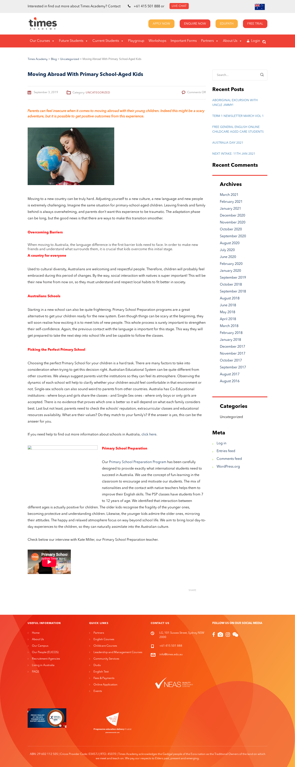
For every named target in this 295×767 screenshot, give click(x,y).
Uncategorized (98, 92)
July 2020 (227, 250)
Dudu (97, 665)
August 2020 (229, 243)
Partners (207, 41)
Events (98, 691)
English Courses (104, 639)
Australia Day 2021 (227, 142)
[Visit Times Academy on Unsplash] (220, 635)
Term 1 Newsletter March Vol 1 (238, 116)
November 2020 (232, 222)
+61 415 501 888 (147, 6)
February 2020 (231, 264)
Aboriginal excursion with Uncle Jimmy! (235, 103)
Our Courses (40, 41)
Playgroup (136, 41)
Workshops (157, 41)
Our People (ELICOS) (45, 652)
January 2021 (230, 209)
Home (36, 633)
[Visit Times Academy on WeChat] (235, 635)
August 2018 (229, 298)
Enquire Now (195, 23)
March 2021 (229, 195)
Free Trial (255, 23)
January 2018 (230, 340)
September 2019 (233, 278)
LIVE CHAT (179, 6)
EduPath (226, 23)
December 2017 (232, 347)
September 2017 (233, 367)
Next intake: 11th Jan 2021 (233, 153)
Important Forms (184, 41)
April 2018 (228, 319)
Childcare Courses (105, 645)
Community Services (106, 658)
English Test (101, 671)
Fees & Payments (104, 678)
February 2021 (231, 202)
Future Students (71, 41)
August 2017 (229, 374)
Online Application (105, 684)
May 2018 (227, 312)
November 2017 (232, 353)
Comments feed (229, 459)
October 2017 (231, 360)
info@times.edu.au (171, 654)
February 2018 (231, 333)
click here (148, 434)
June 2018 (228, 305)
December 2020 (232, 215)
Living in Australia (43, 665)
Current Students (105, 41)
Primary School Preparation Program (137, 462)
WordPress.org (228, 466)
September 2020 (233, 236)
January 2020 (230, 271)
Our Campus (40, 645)
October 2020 (231, 229)
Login (255, 41)
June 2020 (228, 257)
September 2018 (233, 291)
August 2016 (229, 381)
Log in (221, 443)
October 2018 (231, 284)
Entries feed (226, 451)
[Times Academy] (33, 24)
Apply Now (161, 23)
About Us (230, 41)
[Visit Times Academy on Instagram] (228, 635)
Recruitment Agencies (46, 658)
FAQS (35, 671)
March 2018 (229, 326)
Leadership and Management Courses (118, 652)
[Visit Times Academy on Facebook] (213, 635)
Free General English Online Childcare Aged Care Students (238, 129)
